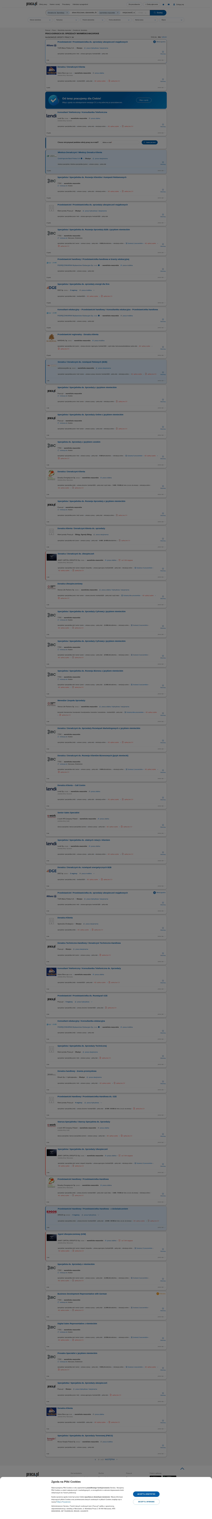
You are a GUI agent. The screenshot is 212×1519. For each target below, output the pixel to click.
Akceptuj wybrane (146, 1502)
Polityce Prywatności (63, 1502)
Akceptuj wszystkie (146, 1494)
